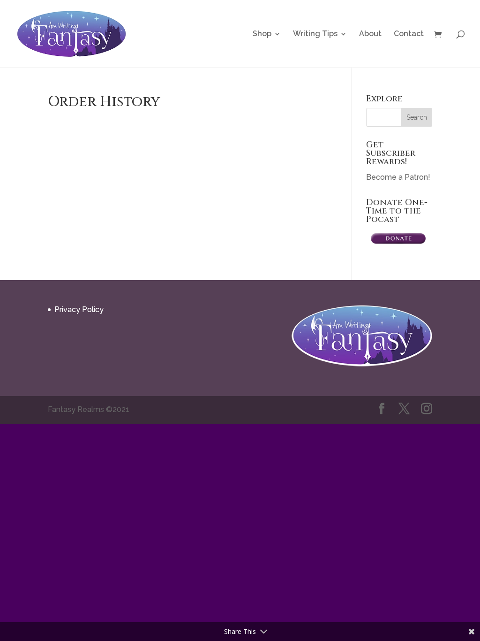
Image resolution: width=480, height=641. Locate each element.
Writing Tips (315, 34)
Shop (262, 34)
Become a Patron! (398, 177)
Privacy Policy (79, 309)
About (370, 34)
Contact (409, 34)
